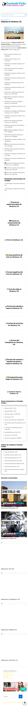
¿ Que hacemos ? (7, 673)
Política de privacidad (8, 675)
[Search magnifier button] (25, 15)
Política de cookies (7, 678)
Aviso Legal (6, 676)
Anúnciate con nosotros (9, 672)
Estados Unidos (5, 19)
